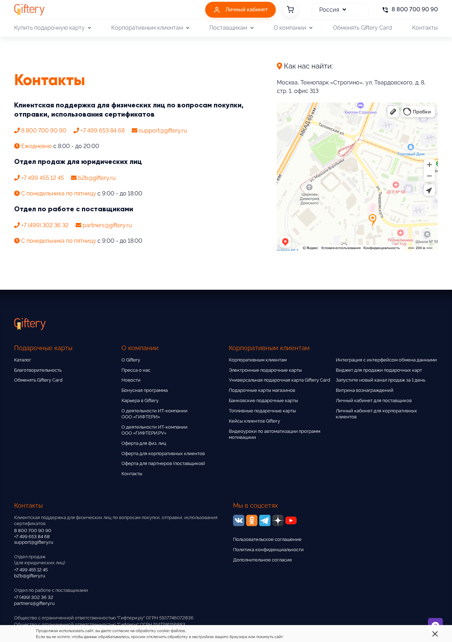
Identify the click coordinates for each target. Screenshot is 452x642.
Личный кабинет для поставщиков (374, 400)
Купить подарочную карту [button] (49, 27)
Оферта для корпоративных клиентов (163, 453)
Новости (131, 380)
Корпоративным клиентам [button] (147, 27)
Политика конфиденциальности (268, 549)
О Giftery (130, 360)
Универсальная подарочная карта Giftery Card (279, 380)
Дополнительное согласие (262, 560)
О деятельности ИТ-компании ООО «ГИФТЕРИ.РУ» (154, 430)
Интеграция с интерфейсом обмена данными (386, 360)
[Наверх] (22, 619)
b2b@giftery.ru (29, 575)
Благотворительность (37, 370)
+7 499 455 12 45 (31, 569)
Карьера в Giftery (140, 400)
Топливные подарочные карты (262, 410)
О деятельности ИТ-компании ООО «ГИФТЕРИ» (154, 413)
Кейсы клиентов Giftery (254, 421)
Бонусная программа (144, 390)
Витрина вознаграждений (364, 390)
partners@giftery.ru (34, 603)
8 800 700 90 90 (32, 530)
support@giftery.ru (33, 542)
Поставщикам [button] (228, 27)
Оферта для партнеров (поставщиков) (163, 463)
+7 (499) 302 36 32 (33, 597)
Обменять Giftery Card (362, 27)
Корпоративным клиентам (258, 360)
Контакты (425, 27)
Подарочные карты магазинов (262, 390)
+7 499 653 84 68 (32, 536)
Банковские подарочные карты (263, 400)
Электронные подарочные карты (265, 370)
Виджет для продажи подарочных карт (379, 370)
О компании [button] (290, 27)
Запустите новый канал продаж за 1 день (380, 380)
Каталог (22, 360)
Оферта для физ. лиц (143, 443)
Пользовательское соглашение (267, 539)
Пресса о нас (135, 370)
